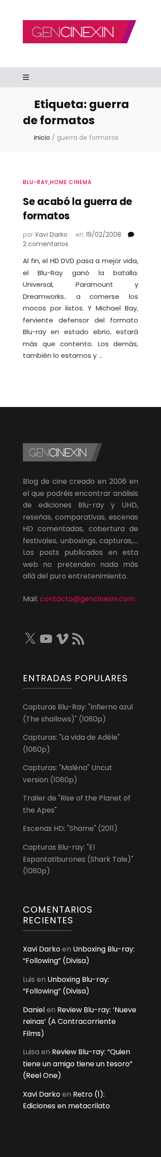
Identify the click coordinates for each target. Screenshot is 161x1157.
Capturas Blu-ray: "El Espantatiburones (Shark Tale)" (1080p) (78, 859)
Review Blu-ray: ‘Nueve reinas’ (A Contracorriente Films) (79, 1022)
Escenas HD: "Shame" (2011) (70, 828)
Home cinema (71, 182)
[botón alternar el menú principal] (27, 78)
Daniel (34, 1010)
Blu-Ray (35, 182)
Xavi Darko (51, 234)
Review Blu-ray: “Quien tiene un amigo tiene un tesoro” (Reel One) (77, 1064)
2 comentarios (45, 243)
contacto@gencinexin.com (87, 599)
